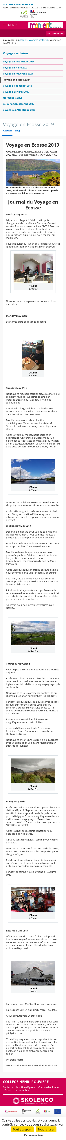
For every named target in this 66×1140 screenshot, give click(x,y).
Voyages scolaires (38, 40)
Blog (17, 130)
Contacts (8, 1087)
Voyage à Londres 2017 (16, 91)
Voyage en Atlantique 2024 (18, 61)
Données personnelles (16, 1090)
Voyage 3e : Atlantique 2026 (19, 109)
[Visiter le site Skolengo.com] (33, 1103)
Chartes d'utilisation (49, 1087)
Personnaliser (33, 1135)
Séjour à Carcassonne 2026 (18, 103)
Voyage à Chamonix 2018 (17, 85)
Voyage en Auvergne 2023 (18, 73)
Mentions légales (25, 1087)
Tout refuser (46, 1129)
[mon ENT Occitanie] (45, 25)
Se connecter (55, 33)
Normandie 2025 (12, 97)
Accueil (23, 40)
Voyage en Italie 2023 (15, 67)
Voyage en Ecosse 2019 (16, 79)
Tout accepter (22, 1129)
